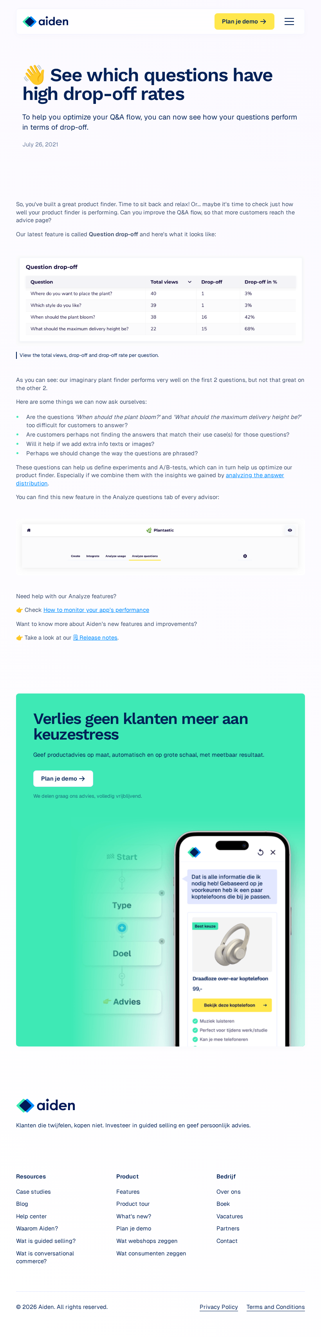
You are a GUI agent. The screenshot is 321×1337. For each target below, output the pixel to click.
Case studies (33, 1191)
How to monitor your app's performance (96, 609)
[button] (288, 21)
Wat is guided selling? (46, 1240)
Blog (22, 1203)
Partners (228, 1228)
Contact (227, 1240)
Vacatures (229, 1216)
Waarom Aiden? (37, 1228)
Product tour (133, 1203)
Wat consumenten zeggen (151, 1253)
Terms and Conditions (276, 1306)
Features (128, 1191)
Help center (31, 1216)
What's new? (133, 1216)
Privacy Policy (219, 1306)
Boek (223, 1203)
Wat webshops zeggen (147, 1240)
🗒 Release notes (95, 637)
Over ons (228, 1191)
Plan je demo (133, 1228)
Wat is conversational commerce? (45, 1257)
